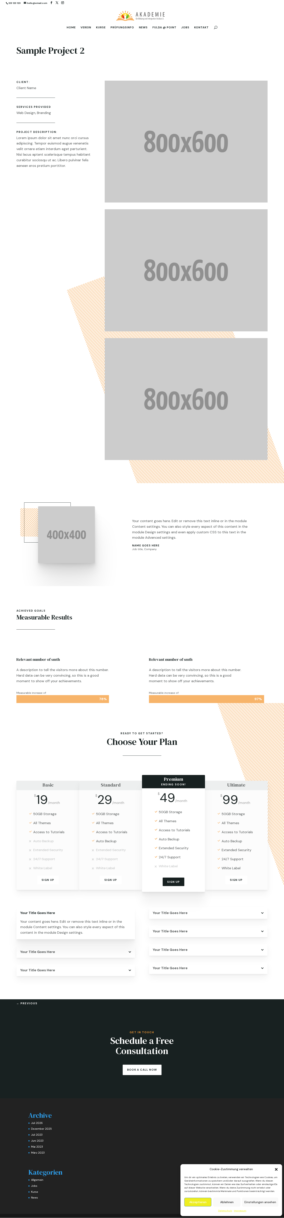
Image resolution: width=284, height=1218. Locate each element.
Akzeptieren (198, 1202)
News (143, 27)
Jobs (185, 27)
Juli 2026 (37, 1123)
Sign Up (48, 880)
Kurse (101, 27)
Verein (86, 27)
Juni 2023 (37, 1140)
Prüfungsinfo (122, 27)
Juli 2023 (37, 1134)
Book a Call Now (142, 1069)
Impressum (240, 1210)
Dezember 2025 (41, 1128)
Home (71, 27)
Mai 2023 (37, 1146)
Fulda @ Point (164, 27)
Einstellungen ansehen (260, 1202)
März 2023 (38, 1152)
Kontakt (201, 27)
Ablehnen (227, 1202)
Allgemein (37, 1180)
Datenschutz (225, 1210)
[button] (276, 1169)
